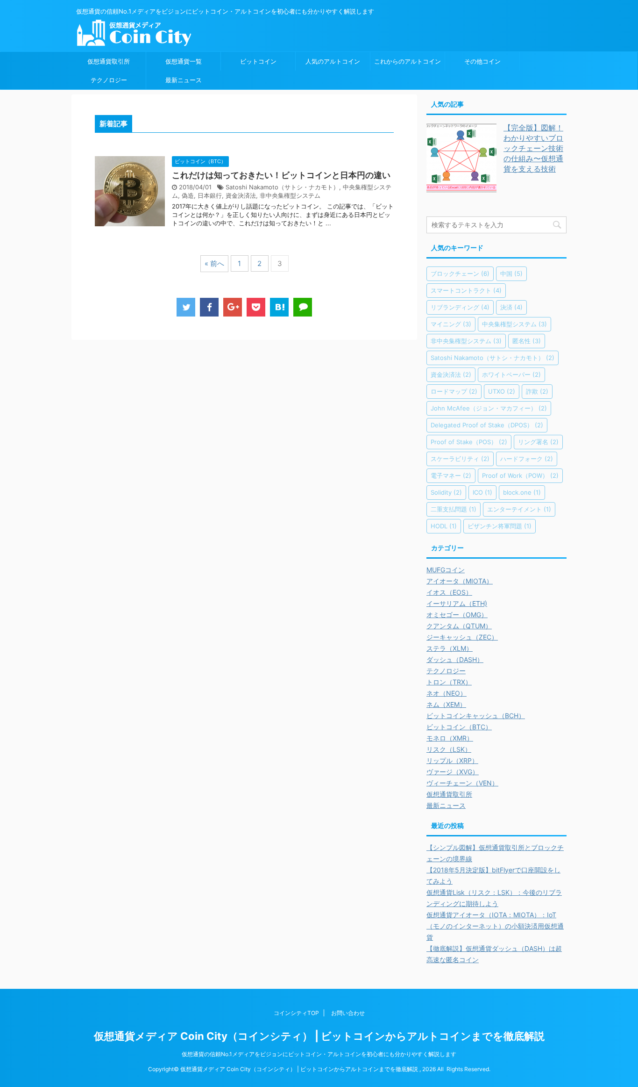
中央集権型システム (514, 324)
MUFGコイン (445, 570)
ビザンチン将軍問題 (500, 526)
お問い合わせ (348, 1012)
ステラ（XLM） (449, 648)
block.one (522, 492)
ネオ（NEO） (446, 693)
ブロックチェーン (460, 273)
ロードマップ (454, 391)
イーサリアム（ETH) (456, 603)
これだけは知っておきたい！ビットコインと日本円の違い (281, 175)
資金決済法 (241, 195)
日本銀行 (210, 195)
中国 (511, 273)
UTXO (501, 391)
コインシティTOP (296, 1012)
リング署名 (538, 442)
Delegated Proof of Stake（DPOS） (487, 425)
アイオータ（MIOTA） (459, 581)
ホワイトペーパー (511, 374)
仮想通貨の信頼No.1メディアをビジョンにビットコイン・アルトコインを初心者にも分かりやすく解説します (319, 1054)
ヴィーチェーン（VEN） (462, 783)
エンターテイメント (519, 509)
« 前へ (214, 263)
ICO (482, 492)
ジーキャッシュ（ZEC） (462, 637)
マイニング (451, 324)
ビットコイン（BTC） (459, 727)
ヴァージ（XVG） (452, 772)
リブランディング (460, 307)
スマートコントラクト (466, 290)
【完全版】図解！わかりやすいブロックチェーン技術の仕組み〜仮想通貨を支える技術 (533, 148)
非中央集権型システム (290, 195)
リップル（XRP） (452, 760)
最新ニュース (183, 80)
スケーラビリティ (460, 458)
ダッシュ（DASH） (454, 659)
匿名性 (526, 341)
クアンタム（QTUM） (459, 626)
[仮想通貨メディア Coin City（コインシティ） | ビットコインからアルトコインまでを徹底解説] (279, 307)
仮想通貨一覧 (183, 61)
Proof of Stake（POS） (469, 442)
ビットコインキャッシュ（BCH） (475, 716)
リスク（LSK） (448, 749)
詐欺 (537, 391)
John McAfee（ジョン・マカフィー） (489, 408)
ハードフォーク (526, 458)
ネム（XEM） (446, 704)
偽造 (188, 195)
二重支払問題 (453, 509)
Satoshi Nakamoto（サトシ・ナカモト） (282, 187)
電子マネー (451, 475)
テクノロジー (109, 80)
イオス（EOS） (449, 592)
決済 (511, 307)
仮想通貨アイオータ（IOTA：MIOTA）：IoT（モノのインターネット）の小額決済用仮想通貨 (495, 926)
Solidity (446, 492)
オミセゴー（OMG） (457, 615)
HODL (444, 526)
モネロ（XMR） (449, 738)
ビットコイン (258, 61)
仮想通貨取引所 (108, 61)
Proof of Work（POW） (520, 475)
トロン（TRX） (449, 682)
